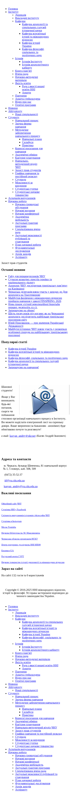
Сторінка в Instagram (11, 521)
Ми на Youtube (8, 527)
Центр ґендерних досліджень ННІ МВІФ (21, 544)
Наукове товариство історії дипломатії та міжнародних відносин (32, 562)
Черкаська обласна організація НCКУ (19, 538)
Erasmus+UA (7, 550)
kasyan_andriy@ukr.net (23, 435)
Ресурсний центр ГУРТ (12, 556)
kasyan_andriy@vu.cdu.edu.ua (21, 486)
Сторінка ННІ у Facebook (13, 509)
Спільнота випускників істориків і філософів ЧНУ (25, 515)
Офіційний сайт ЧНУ (11, 503)
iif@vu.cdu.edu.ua (14, 480)
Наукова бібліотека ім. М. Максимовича (20, 532)
